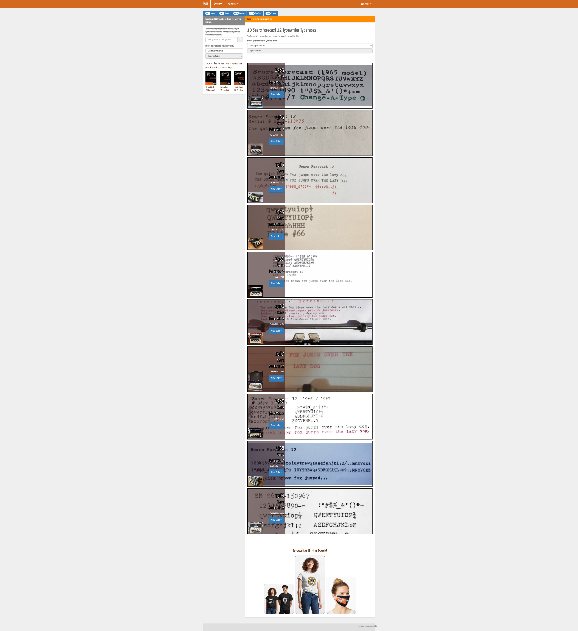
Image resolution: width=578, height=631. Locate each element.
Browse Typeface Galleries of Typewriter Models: (262, 41)
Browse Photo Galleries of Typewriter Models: (219, 46)
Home (249, 19)
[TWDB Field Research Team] (341, 595)
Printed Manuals (232, 64)
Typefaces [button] (255, 13)
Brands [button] (210, 13)
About (218, 4)
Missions (233, 4)
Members (366, 4)
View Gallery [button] (276, 94)
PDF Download (210, 90)
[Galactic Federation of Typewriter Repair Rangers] (310, 585)
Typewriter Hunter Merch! (310, 551)
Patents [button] (271, 13)
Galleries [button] (239, 13)
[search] (224, 50)
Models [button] (224, 13)
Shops (229, 68)
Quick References (219, 68)
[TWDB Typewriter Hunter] (279, 599)
